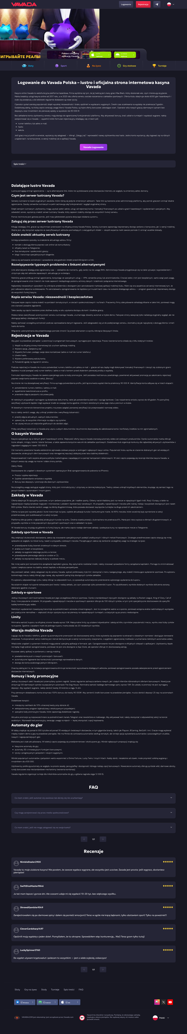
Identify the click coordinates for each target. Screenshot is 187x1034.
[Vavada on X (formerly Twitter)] (163, 1002)
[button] (184, 35)
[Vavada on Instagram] (157, 1002)
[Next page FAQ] (103, 839)
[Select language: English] (171, 4)
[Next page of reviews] (103, 969)
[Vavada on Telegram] (156, 4)
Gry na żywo (30, 989)
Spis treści (69, 989)
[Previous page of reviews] (84, 969)
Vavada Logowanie (93, 147)
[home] (24, 4)
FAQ (81, 989)
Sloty (17, 989)
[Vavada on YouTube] (170, 1002)
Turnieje (55, 989)
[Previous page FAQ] (84, 839)
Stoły (44, 989)
